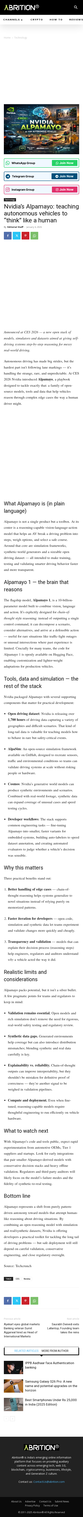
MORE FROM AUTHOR (55, 1350)
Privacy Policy (32, 1505)
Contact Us (45, 1501)
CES (17, 1278)
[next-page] (12, 1418)
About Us (16, 1501)
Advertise (30, 1501)
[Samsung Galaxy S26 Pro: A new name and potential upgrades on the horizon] (13, 1386)
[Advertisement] (41, 73)
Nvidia (27, 1278)
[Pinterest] (25, 236)
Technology (20, 37)
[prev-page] (6, 1418)
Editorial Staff (15, 226)
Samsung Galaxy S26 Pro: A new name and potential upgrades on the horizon (51, 1386)
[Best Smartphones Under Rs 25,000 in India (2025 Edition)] (13, 1404)
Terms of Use (50, 1505)
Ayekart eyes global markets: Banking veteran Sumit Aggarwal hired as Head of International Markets (22, 1330)
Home (7, 37)
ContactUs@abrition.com (49, 1481)
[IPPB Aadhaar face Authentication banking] (13, 1367)
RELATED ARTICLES (26, 1350)
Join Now (66, 163)
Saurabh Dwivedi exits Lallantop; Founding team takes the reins (63, 1328)
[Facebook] (8, 236)
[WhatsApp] (34, 236)
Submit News (62, 1501)
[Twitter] (16, 236)
